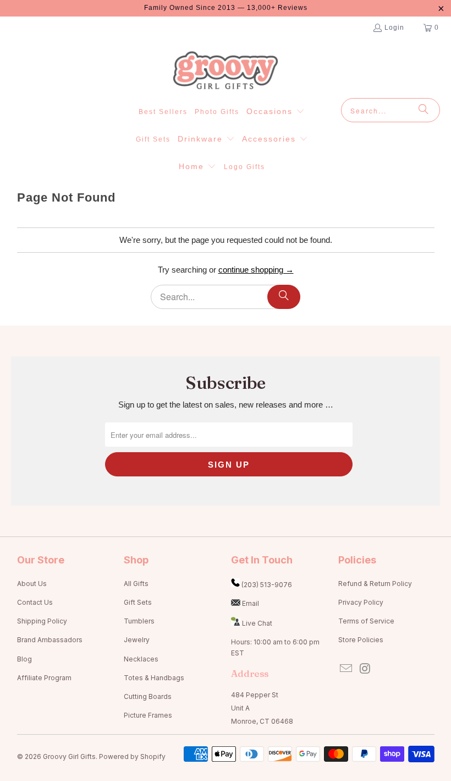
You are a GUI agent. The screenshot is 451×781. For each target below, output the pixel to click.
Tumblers (139, 621)
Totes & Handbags (154, 678)
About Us (32, 583)
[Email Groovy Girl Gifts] (346, 669)
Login (394, 27)
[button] (275, 112)
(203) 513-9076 (266, 585)
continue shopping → (256, 269)
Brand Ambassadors (49, 640)
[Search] (423, 110)
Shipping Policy (42, 621)
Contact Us (35, 602)
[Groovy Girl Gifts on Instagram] (365, 669)
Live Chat (257, 623)
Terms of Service (366, 621)
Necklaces (141, 659)
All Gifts (136, 583)
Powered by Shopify (132, 756)
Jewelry (137, 640)
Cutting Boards (148, 696)
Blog (24, 659)
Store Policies (360, 640)
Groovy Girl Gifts (69, 756)
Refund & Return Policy (375, 583)
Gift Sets (138, 602)
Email (250, 603)
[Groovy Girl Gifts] (225, 71)
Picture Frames (148, 715)
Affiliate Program (44, 678)
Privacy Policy (360, 602)
